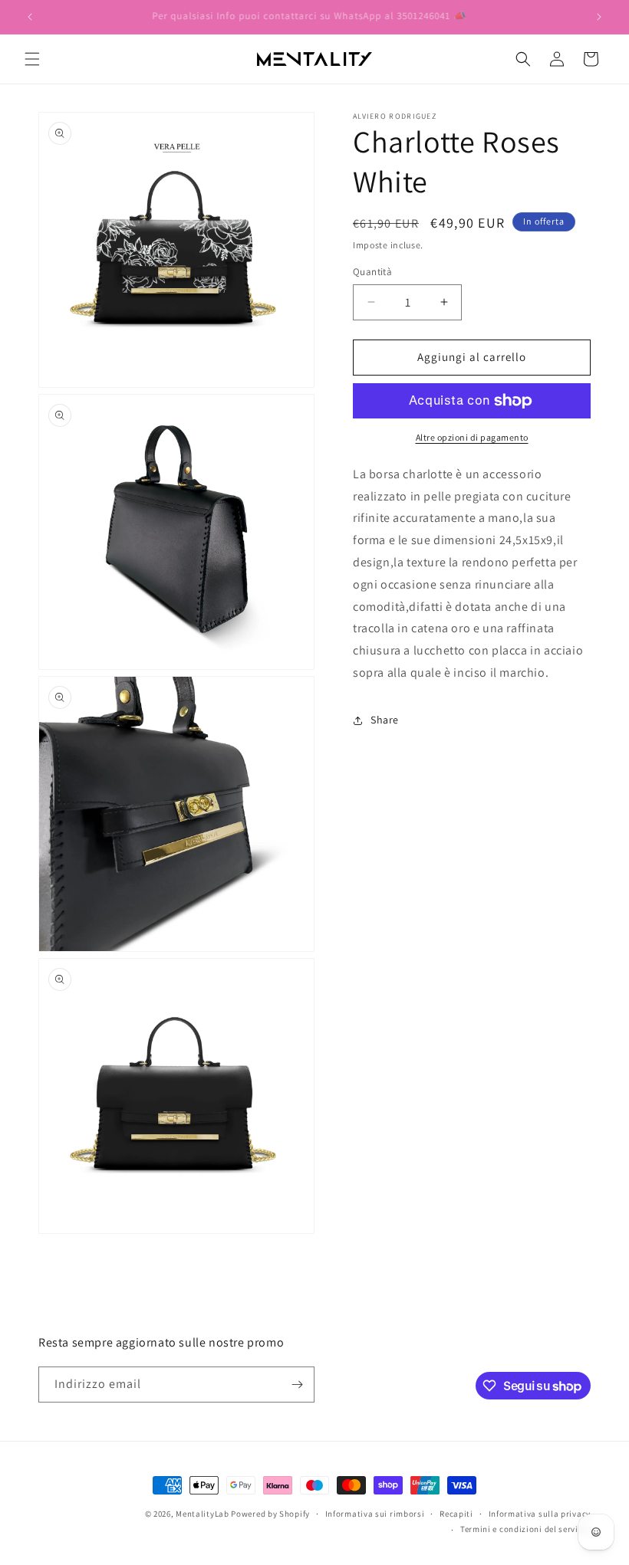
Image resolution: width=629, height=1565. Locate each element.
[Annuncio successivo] (599, 17)
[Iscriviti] (297, 1385)
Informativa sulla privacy (540, 1513)
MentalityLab (202, 1513)
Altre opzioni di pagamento (472, 437)
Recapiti (456, 1513)
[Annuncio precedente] (30, 17)
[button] (32, 59)
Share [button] (384, 720)
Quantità (372, 271)
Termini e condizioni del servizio (525, 1529)
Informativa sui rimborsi (375, 1513)
